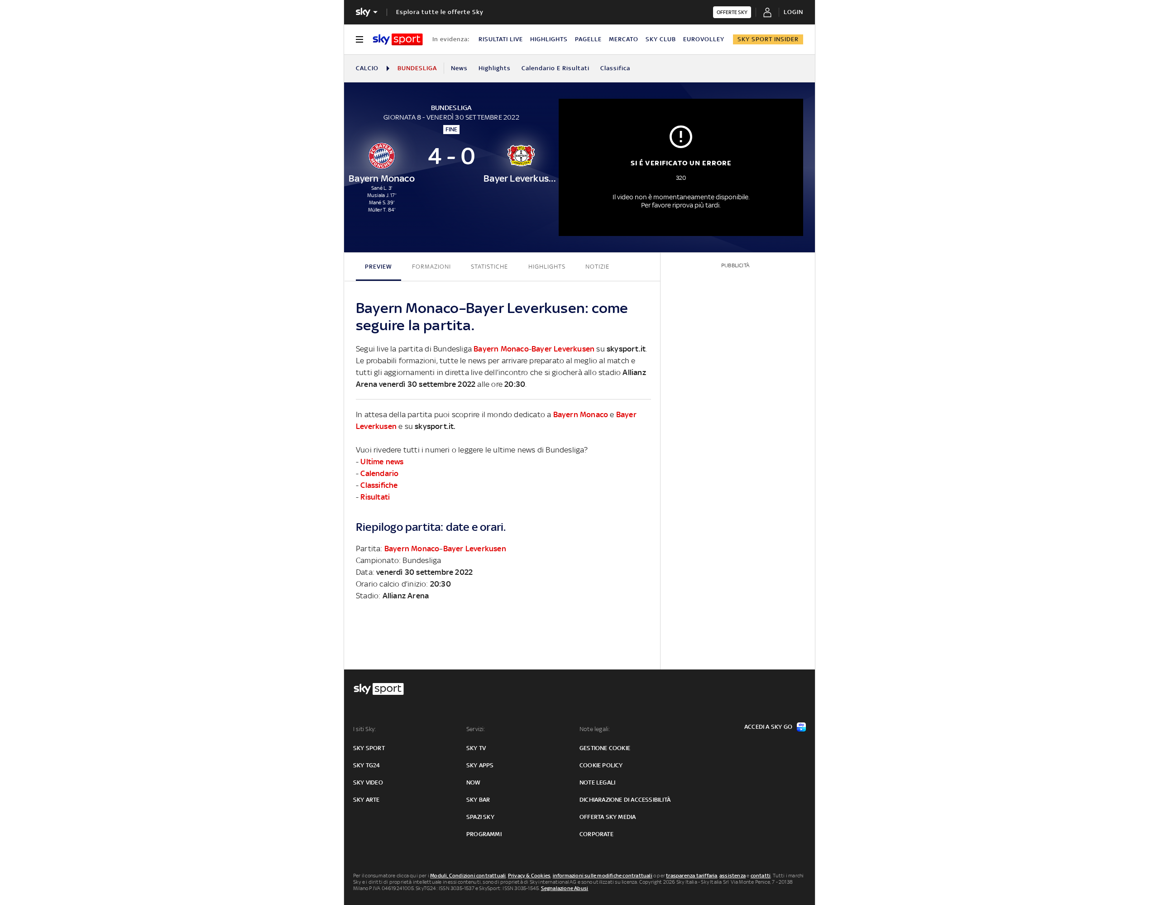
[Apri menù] (359, 39)
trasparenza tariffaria (691, 875)
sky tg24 (366, 765)
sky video (368, 782)
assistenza (732, 875)
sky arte (366, 799)
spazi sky (480, 817)
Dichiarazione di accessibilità (625, 799)
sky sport (369, 748)
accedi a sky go (768, 726)
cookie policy (601, 765)
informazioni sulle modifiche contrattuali (602, 875)
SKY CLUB (661, 39)
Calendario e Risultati (555, 68)
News (459, 68)
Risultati (375, 496)
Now (473, 782)
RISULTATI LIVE (501, 39)
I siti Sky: (364, 729)
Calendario (379, 473)
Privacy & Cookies (529, 875)
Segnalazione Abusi (565, 888)
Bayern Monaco (501, 348)
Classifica (615, 68)
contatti (761, 875)
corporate (596, 834)
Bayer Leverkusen (563, 348)
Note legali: (595, 729)
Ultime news (381, 461)
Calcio (367, 68)
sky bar (478, 799)
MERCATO (623, 39)
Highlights (495, 68)
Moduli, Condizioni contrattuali (468, 875)
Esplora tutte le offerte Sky (440, 12)
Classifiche (379, 485)
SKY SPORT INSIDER (768, 39)
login (793, 12)
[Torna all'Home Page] (397, 39)
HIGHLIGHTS (549, 39)
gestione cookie (605, 748)
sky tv (476, 748)
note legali (597, 782)
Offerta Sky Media (608, 817)
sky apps (480, 765)
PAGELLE (588, 39)
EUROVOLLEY (703, 39)
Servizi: (475, 729)
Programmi (484, 834)
